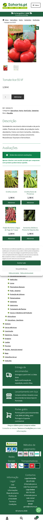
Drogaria (8, 339)
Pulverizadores (15, 298)
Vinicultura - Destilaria (15, 320)
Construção (9, 331)
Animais (8, 324)
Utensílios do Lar (11, 357)
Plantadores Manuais (17, 287)
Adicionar (18, 97)
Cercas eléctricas (11, 327)
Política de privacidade (26, 273)
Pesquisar (21, 518)
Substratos (14, 305)
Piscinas (8, 346)
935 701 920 (30, 492)
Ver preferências (21, 269)
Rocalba (10, 113)
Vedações (8, 361)
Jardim (7, 342)
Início (6, 20)
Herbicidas (13, 279)
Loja (12, 484)
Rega (6, 353)
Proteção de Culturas (17, 294)
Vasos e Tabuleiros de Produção (21, 313)
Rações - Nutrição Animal (13, 350)
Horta (21, 20)
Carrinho (33, 516)
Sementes (27, 20)
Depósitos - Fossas (11, 335)
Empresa (12, 487)
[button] (37, 28)
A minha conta (7, 518)
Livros (12, 283)
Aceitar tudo (21, 263)
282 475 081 (30, 481)
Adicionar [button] (11, 202)
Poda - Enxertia (15, 291)
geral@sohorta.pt (30, 506)
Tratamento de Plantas (18, 309)
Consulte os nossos (17, 428)
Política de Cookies (14, 273)
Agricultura (13, 20)
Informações (13, 490)
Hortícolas (36, 20)
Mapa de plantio (13, 493)
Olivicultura (11, 316)
